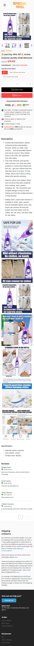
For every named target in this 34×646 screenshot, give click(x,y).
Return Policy (5, 623)
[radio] (5, 72)
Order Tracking (6, 620)
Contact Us (9, 600)
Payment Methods (7, 626)
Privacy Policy (6, 642)
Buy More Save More (9, 69)
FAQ (3, 637)
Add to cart (18, 90)
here (16, 557)
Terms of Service (7, 640)
